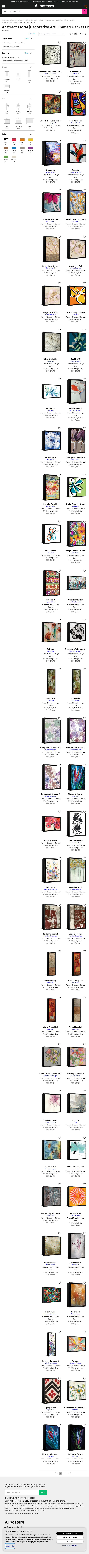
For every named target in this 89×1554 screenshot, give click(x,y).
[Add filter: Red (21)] (14, 139)
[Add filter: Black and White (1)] (6, 139)
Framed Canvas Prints (27, 22)
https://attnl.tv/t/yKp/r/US (13, 1510)
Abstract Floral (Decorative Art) (63, 20)
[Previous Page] (70, 34)
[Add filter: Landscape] (7, 86)
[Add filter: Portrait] (7, 74)
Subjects (5, 20)
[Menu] (3, 6)
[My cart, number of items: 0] (85, 6)
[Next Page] (85, 34)
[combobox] (42, 11)
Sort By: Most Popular (47, 34)
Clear (27, 53)
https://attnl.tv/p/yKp (38, 1510)
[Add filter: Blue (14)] (14, 147)
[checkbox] (7, 108)
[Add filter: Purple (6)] (30, 147)
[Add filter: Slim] (29, 74)
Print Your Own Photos (19, 2)
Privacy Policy (10, 1546)
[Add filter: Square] (18, 74)
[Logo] (44, 6)
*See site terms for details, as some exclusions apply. (21, 1513)
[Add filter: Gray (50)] (22, 147)
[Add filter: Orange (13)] (22, 139)
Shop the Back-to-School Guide (45, 2)
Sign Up (42, 1492)
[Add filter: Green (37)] (6, 156)
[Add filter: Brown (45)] (6, 147)
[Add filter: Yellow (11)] (30, 139)
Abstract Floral (44, 20)
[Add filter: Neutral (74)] (14, 156)
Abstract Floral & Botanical (27, 20)
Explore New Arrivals (70, 2)
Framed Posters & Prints (10, 22)
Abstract (13, 20)
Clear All (32, 33)
